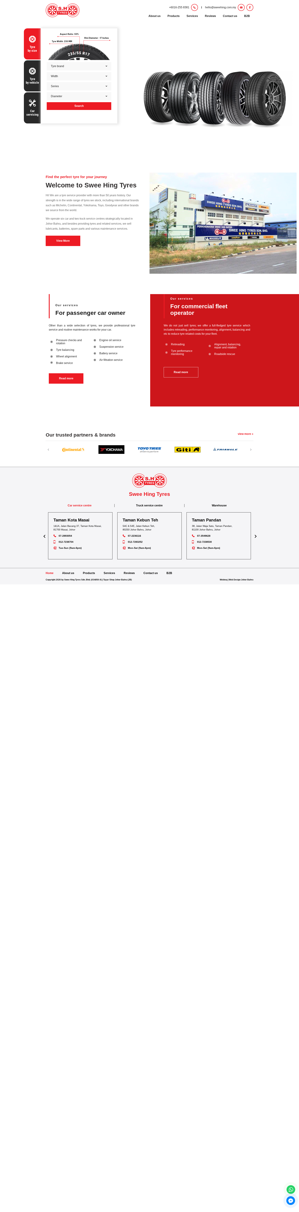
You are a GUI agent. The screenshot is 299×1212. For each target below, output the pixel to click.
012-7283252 (66, 541)
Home (49, 573)
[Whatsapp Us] (291, 1189)
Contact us (230, 16)
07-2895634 (203, 535)
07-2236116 (65, 535)
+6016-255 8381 (179, 7)
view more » (245, 433)
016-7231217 (204, 541)
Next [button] (250, 449)
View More (63, 240)
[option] (73, 449)
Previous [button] (48, 449)
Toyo (101, 205)
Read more (66, 378)
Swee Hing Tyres (110, 185)
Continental (75, 205)
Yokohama (89, 205)
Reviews (210, 16)
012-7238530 (135, 541)
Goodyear (111, 205)
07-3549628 (134, 535)
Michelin (61, 205)
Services (192, 16)
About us (154, 16)
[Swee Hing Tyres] (62, 10)
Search (79, 105)
